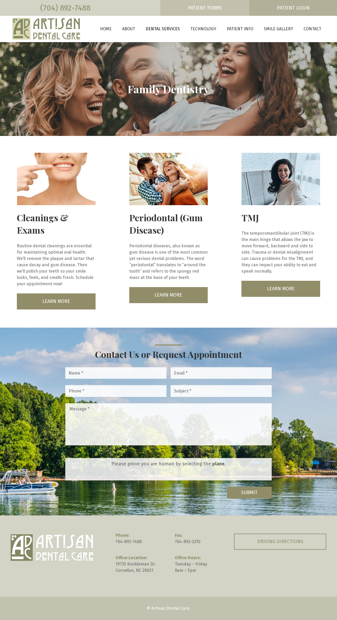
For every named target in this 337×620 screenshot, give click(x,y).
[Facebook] (254, 568)
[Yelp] (306, 568)
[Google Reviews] (280, 568)
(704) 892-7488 (65, 8)
